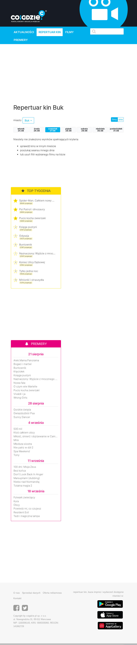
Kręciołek (19, 371)
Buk (27, 120)
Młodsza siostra (23, 443)
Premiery (21, 40)
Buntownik (25, 244)
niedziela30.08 (100, 129)
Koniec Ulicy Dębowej (32, 262)
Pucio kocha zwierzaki (32, 218)
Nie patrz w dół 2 (23, 447)
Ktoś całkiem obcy (24, 432)
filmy (114, 119)
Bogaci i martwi (23, 364)
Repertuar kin (50, 32)
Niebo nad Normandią (26, 481)
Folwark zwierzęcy (24, 497)
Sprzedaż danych (31, 592)
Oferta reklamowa (52, 592)
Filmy (69, 32)
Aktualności (24, 32)
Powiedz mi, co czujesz (27, 508)
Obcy (17, 504)
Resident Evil (21, 512)
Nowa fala (19, 382)
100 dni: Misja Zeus (25, 466)
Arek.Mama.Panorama (26, 360)
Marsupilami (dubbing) (27, 478)
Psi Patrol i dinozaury (32, 209)
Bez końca (20, 470)
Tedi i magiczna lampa (27, 516)
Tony (16, 455)
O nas (16, 592)
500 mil (18, 428)
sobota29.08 (84, 129)
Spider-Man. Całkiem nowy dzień (37, 200)
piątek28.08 (68, 129)
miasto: (17, 120)
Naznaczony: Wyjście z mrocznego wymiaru (37, 253)
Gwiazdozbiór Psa (24, 413)
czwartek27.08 (52, 129)
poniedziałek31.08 (116, 129)
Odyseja (24, 235)
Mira (16, 440)
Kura (16, 501)
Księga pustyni (28, 227)
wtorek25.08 (21, 129)
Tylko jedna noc (28, 271)
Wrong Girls (20, 397)
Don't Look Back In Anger (28, 474)
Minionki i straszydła (31, 279)
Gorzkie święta (22, 409)
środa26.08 (37, 129)
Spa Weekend (22, 451)
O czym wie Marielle (25, 386)
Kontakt (17, 598)
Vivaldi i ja (19, 394)
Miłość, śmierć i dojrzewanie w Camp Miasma (36, 436)
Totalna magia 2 (23, 485)
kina (121, 119)
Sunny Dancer (22, 417)
